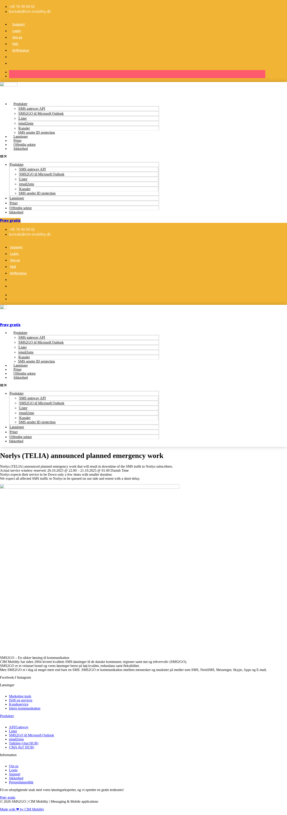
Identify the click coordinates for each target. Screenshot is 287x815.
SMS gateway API (32, 108)
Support (18, 24)
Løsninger (20, 136)
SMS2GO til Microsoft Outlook (41, 113)
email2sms (26, 123)
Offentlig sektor (24, 144)
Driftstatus (20, 50)
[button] (79, 156)
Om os (17, 37)
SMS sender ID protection (36, 132)
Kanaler (24, 128)
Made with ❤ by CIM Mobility (22, 809)
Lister (23, 118)
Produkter (20, 104)
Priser (17, 140)
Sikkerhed (20, 149)
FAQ (15, 44)
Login (16, 31)
